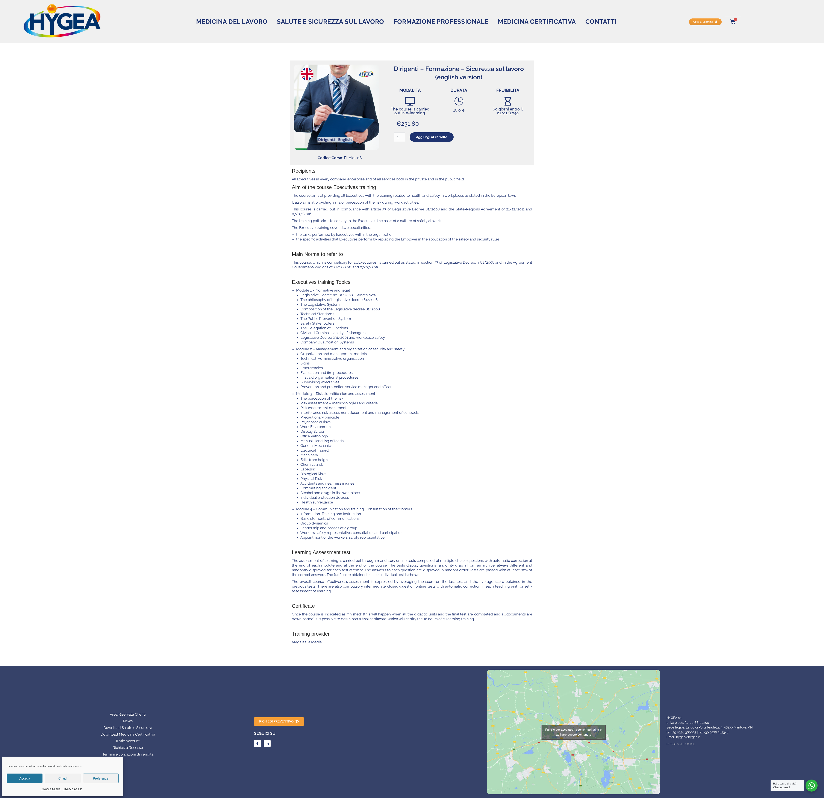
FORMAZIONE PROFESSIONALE (441, 21)
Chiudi (62, 778)
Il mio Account (128, 741)
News (128, 721)
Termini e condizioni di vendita (127, 754)
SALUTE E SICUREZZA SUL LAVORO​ (330, 21)
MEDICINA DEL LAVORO (232, 21)
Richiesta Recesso (128, 747)
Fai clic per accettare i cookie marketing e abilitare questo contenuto (573, 732)
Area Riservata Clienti (128, 714)
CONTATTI (600, 21)
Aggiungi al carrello (431, 137)
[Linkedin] (267, 743)
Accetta (24, 778)
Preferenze (100, 778)
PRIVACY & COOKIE (680, 744)
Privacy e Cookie (51, 788)
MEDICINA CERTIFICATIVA (537, 21)
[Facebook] (257, 743)
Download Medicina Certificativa (128, 734)
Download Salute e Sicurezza (127, 727)
